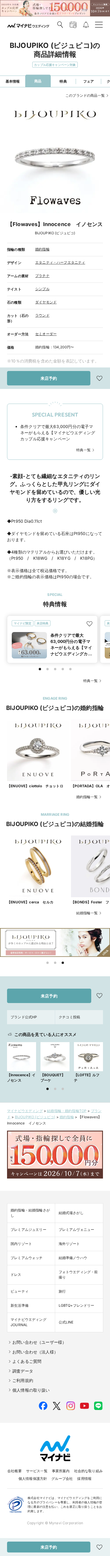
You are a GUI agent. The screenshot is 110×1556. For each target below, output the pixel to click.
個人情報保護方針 (32, 1478)
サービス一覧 (37, 1471)
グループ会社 (62, 1478)
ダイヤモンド (46, 302)
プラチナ (42, 275)
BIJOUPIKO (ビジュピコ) (35, 1117)
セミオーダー (46, 334)
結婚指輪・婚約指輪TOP (67, 1111)
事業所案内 (61, 1471)
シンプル (42, 289)
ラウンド (42, 315)
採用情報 (84, 1478)
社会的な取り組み (88, 1471)
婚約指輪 (42, 249)
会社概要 (14, 1471)
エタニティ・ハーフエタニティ (60, 262)
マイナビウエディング (25, 1111)
